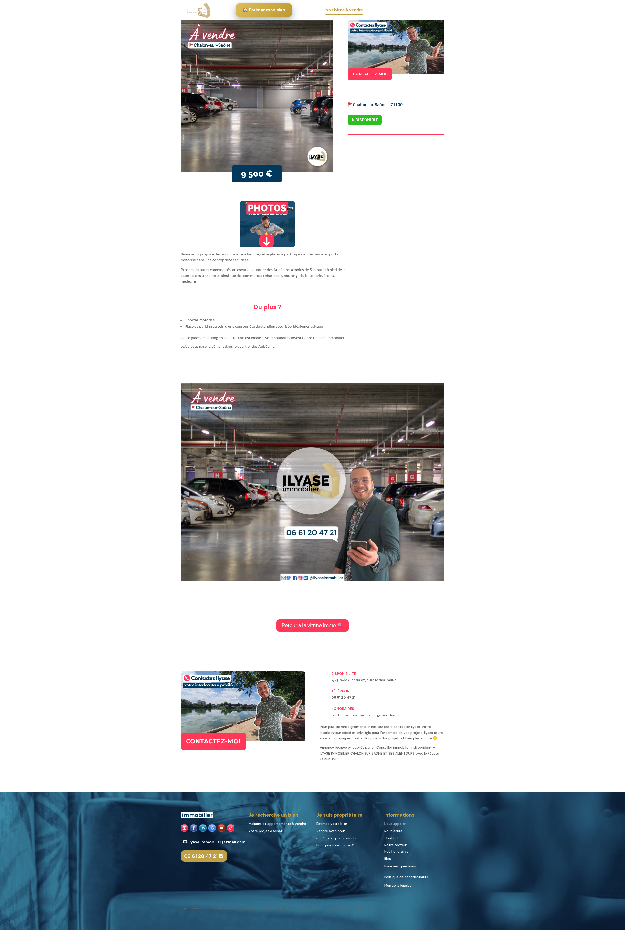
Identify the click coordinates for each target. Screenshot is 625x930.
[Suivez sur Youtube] (221, 828)
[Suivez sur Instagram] (184, 828)
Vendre (216, 10)
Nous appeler (395, 823)
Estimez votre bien (331, 823)
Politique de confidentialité (406, 877)
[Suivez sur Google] (212, 828)
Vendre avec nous (330, 831)
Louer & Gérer (382, 10)
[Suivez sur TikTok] (230, 828)
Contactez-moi (370, 74)
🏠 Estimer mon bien (264, 10)
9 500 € (257, 173)
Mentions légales (397, 885)
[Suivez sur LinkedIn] (203, 828)
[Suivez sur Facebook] (193, 828)
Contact (391, 838)
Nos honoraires (396, 851)
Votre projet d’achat (265, 831)
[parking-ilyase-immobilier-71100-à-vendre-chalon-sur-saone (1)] (312, 580)
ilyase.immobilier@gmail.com (217, 842)
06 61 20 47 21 (201, 856)
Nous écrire (393, 831)
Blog (387, 858)
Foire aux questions (400, 866)
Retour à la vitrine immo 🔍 (312, 625)
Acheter (306, 10)
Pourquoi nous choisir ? (335, 845)
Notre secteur (395, 845)
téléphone (341, 691)
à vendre (336, 838)
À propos (416, 10)
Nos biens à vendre (344, 10)
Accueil (197, 10)
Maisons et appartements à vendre (278, 823)
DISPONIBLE (367, 120)
